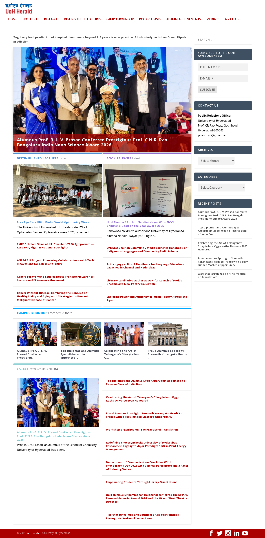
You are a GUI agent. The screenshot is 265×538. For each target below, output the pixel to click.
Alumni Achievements (183, 19)
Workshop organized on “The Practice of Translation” (142, 429)
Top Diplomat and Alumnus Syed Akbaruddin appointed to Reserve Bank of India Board (145, 382)
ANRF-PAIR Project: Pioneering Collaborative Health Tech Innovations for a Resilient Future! (55, 261)
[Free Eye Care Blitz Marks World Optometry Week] (57, 190)
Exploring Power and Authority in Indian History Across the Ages (147, 298)
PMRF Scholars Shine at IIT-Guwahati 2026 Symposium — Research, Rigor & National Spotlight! (55, 245)
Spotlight (31, 19)
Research (51, 19)
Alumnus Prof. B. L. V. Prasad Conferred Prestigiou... (32, 354)
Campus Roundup (120, 19)
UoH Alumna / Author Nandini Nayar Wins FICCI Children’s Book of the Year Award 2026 (140, 224)
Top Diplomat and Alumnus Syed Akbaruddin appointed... (80, 354)
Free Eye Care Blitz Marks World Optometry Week (53, 222)
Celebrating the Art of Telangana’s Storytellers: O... (122, 354)
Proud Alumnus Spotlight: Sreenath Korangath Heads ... (167, 354)
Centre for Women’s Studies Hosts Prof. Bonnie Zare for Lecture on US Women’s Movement (55, 278)
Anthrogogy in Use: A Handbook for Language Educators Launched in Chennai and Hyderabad (145, 265)
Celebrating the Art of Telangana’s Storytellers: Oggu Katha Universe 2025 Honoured (142, 398)
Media (211, 19)
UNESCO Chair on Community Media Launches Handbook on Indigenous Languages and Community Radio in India (147, 249)
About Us (232, 19)
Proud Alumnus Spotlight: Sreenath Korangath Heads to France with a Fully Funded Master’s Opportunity (144, 414)
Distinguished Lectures (82, 19)
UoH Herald (32, 533)
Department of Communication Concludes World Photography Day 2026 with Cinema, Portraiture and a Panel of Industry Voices (147, 465)
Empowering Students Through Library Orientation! (141, 482)
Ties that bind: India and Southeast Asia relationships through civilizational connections (142, 516)
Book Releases (150, 19)
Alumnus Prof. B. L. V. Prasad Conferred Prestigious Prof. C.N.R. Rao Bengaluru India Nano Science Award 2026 (92, 142)
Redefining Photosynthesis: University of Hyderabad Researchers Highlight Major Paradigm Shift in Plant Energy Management (146, 446)
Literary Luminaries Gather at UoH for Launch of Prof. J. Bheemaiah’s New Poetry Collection (144, 282)
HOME (12, 19)
